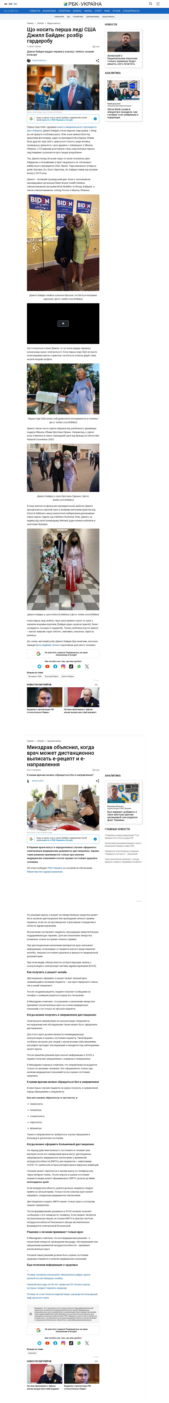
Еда (68, 17)
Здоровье (32, 1353)
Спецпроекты (131, 11)
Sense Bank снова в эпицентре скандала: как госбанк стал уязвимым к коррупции (123, 113)
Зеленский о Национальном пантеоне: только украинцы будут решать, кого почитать (122, 59)
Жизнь (88, 11)
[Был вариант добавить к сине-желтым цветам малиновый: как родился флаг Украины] (123, 793)
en (10, 4)
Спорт (98, 11)
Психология (59, 17)
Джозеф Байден (51, 676)
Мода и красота (108, 17)
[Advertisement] (63, 893)
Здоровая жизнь (92, 17)
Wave (107, 11)
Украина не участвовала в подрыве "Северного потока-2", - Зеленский (122, 852)
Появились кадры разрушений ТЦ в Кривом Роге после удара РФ (122, 836)
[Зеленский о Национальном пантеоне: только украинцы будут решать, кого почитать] (123, 42)
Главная (30, 23)
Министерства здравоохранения (44, 871)
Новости (35, 11)
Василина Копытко (115, 806)
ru (15, 4)
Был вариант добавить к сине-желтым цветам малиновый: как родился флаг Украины (122, 815)
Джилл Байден (68, 676)
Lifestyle (40, 23)
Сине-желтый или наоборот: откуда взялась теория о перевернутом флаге (123, 860)
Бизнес (77, 11)
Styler (116, 11)
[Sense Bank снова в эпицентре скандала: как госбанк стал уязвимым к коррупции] (123, 90)
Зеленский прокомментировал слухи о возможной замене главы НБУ (123, 844)
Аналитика (49, 11)
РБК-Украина (55, 868)
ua (5, 4)
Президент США (35, 676)
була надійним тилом (47, 645)
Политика (64, 11)
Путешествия (78, 17)
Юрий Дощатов (114, 104)
